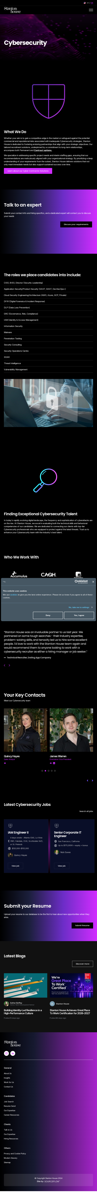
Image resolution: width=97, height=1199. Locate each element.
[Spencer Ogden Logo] (12, 1039)
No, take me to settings (79, 607)
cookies (14, 595)
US (92, 3)
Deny (48, 615)
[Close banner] (93, 582)
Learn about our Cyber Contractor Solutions (28, 171)
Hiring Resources (11, 1135)
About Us (7, 1069)
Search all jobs (86, 807)
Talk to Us (8, 1126)
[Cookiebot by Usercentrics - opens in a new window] (77, 582)
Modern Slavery (10, 1154)
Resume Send (10, 1102)
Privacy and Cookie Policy (15, 1150)
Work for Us (9, 1078)
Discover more (82, 960)
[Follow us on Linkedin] (12, 1049)
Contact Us (8, 1083)
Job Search (9, 1098)
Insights (7, 1074)
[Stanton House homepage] (12, 10)
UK (88, 3)
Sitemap (7, 1158)
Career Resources (11, 1111)
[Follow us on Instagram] (6, 1049)
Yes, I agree (79, 615)
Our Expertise (9, 1106)
